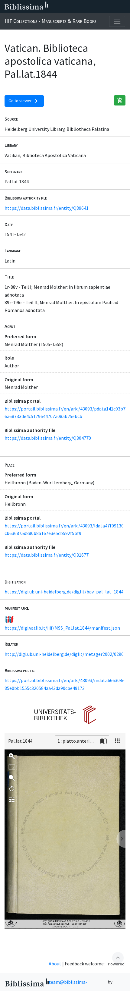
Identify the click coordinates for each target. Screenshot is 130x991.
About (55, 964)
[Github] (114, 6)
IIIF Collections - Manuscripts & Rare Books (50, 20)
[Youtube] (104, 6)
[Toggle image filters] (11, 799)
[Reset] (11, 767)
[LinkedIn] (75, 6)
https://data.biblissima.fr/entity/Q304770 (48, 438)
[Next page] (120, 839)
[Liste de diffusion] (66, 6)
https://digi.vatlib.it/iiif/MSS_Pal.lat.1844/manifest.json (62, 628)
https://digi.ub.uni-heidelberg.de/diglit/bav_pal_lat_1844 (64, 592)
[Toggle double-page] (103, 740)
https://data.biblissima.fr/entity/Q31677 (47, 555)
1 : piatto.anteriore (76, 741)
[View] (117, 741)
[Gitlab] (124, 6)
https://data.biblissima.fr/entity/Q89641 (47, 208)
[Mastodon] (95, 6)
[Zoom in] (11, 756)
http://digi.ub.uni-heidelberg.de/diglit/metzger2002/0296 (64, 654)
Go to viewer (24, 101)
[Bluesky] (85, 6)
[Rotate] (11, 788)
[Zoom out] (11, 777)
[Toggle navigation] (117, 21)
